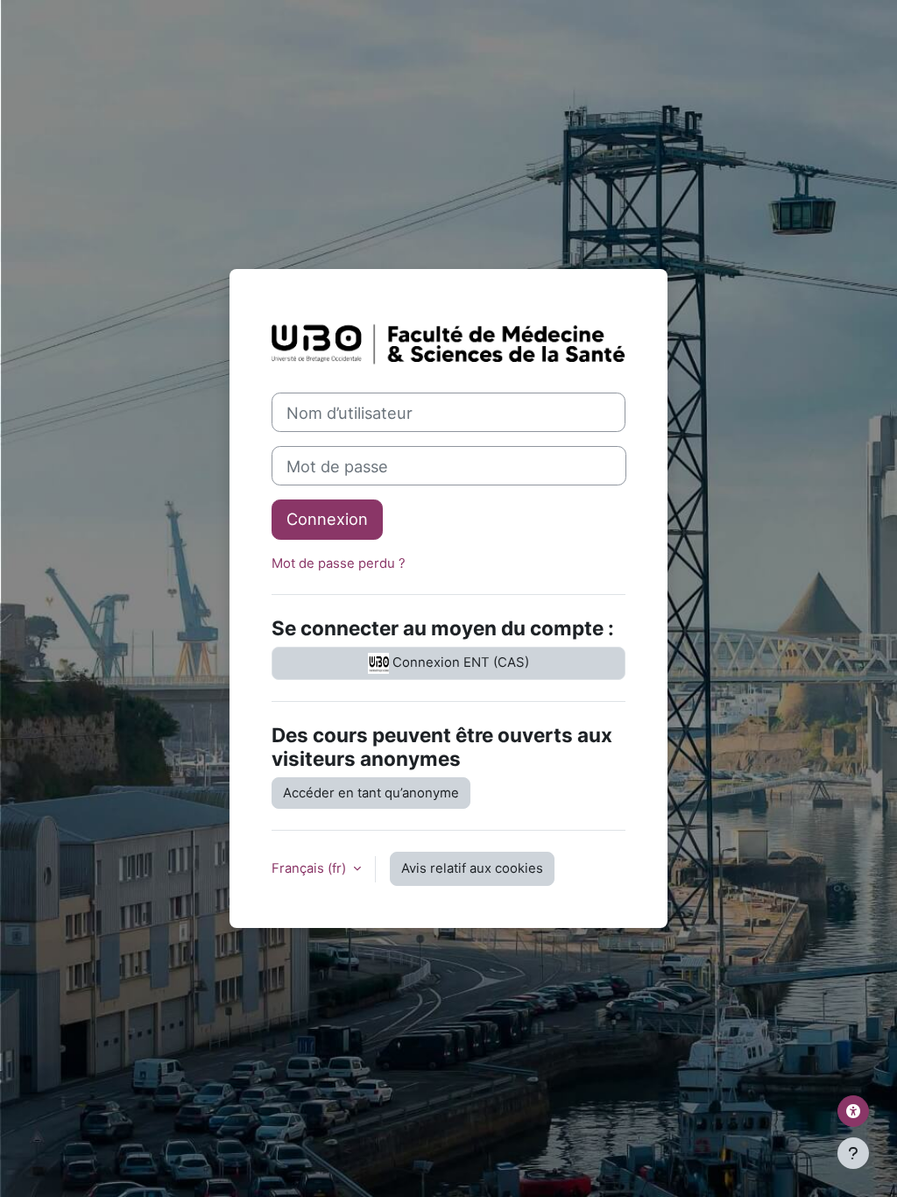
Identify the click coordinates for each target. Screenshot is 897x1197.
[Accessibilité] (853, 1111)
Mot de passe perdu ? (339, 563)
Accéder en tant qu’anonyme (371, 793)
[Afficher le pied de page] (853, 1153)
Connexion (327, 518)
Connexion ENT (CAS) (459, 662)
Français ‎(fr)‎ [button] (311, 868)
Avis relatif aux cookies (472, 868)
